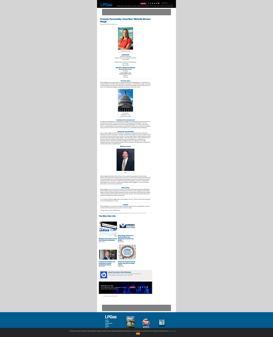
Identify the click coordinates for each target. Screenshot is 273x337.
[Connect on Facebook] (149, 3)
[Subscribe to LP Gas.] (143, 3)
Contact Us (107, 326)
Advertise (107, 324)
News (123, 6)
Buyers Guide (140, 6)
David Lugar (120, 176)
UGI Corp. (129, 213)
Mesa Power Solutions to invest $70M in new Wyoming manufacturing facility (126, 238)
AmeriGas (111, 213)
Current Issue (139, 213)
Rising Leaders (170, 6)
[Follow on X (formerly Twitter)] (151, 3)
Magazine (119, 6)
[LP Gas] (105, 4)
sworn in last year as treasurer (116, 189)
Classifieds (146, 6)
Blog (126, 6)
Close (138, 333)
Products (130, 6)
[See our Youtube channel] (159, 3)
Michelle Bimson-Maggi (122, 213)
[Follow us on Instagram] (157, 3)
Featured (144, 213)
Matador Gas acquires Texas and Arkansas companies (108, 239)
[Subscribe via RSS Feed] (153, 3)
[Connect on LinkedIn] (155, 3)
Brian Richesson (114, 24)
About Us (107, 320)
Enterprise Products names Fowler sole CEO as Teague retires (126, 263)
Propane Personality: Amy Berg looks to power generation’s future (107, 263)
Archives (135, 6)
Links (106, 327)
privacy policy (172, 331)
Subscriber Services (108, 323)
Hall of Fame (163, 6)
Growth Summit (155, 6)
